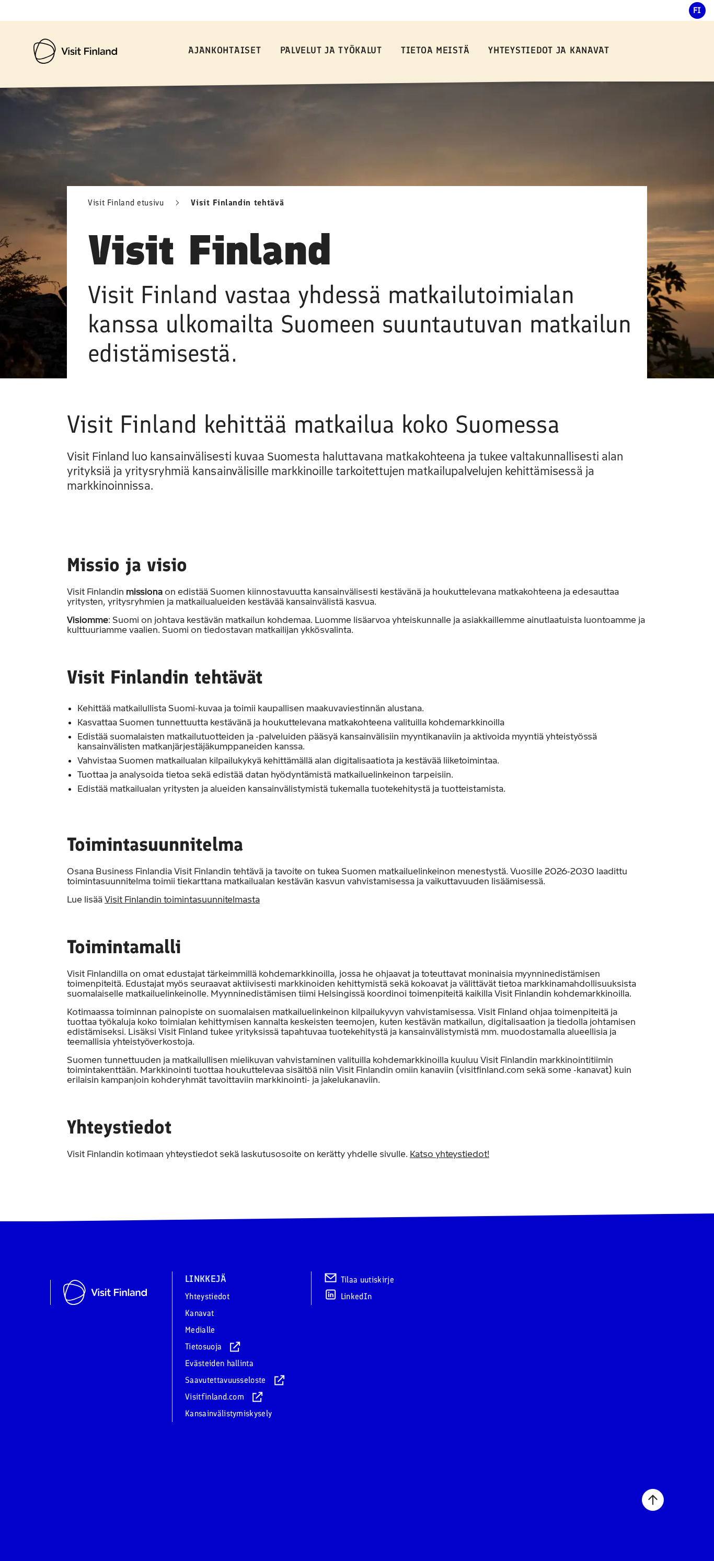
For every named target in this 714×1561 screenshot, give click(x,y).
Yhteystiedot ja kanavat (548, 50)
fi (697, 10)
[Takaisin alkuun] (653, 1500)
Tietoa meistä (435, 50)
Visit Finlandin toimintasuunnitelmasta (182, 899)
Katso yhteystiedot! (449, 1154)
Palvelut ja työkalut (331, 50)
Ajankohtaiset (224, 50)
